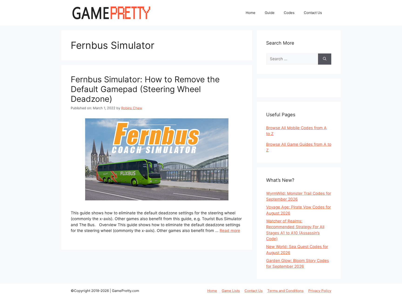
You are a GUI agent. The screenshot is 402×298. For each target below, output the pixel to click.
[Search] (324, 59)
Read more (230, 230)
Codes (289, 12)
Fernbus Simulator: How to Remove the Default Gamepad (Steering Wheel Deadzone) (145, 89)
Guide (270, 12)
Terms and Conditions (285, 290)
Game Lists (231, 290)
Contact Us (313, 12)
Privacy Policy (319, 290)
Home (250, 12)
